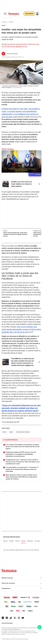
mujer (11, 432)
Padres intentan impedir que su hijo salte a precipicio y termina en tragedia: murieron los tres (15, 234)
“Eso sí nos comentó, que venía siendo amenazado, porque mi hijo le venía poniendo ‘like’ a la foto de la (21, 329)
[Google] (3, 618)
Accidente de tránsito (23, 432)
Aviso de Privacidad (9, 623)
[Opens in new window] (7, 618)
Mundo (11, 22)
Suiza (4, 432)
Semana (4, 22)
